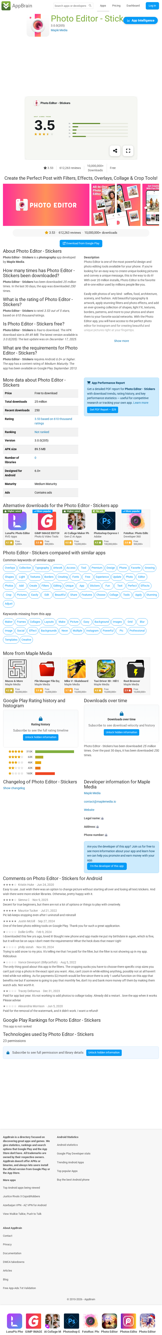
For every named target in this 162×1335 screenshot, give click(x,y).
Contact (7, 1235)
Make (62, 621)
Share (73, 594)
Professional (137, 630)
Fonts (75, 576)
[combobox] (70, 6)
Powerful (108, 630)
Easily (34, 594)
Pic (121, 630)
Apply (138, 594)
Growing (150, 567)
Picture (74, 621)
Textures (35, 576)
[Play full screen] (128, 151)
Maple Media (39, 653)
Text (119, 585)
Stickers (95, 585)
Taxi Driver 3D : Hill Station (106, 681)
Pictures (22, 594)
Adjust (8, 603)
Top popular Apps (67, 1171)
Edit (47, 594)
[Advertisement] (81, 66)
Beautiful (60, 594)
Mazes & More (14, 681)
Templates (11, 639)
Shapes (9, 576)
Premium (97, 567)
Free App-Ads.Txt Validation (19, 1288)
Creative (26, 639)
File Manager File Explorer (47, 681)
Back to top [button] (152, 1300)
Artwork (57, 567)
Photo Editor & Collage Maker (109, 1332)
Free (87, 576)
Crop (8, 594)
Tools (126, 594)
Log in (152, 5)
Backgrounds (49, 630)
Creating (63, 576)
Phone (123, 567)
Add (21, 585)
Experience (102, 576)
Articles (7, 1270)
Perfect (132, 585)
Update (117, 576)
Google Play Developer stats (73, 1153)
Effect (32, 630)
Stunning (151, 594)
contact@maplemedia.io (100, 801)
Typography (42, 567)
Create (33, 585)
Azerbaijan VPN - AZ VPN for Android (24, 1205)
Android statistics (67, 1144)
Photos (9, 585)
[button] (121, 818)
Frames (21, 621)
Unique (69, 585)
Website (89, 810)
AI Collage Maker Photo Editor (76, 533)
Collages (35, 621)
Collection (25, 567)
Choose (100, 594)
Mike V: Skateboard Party (76, 681)
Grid (130, 621)
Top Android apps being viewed (21, 1187)
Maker (8, 621)
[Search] (90, 6)
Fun (107, 585)
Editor (141, 576)
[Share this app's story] (114, 151)
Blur (142, 621)
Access (71, 567)
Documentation (12, 1253)
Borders (49, 576)
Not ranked (42, 432)
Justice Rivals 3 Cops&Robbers (21, 1196)
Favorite (135, 567)
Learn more (140, 403)
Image (8, 630)
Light (22, 576)
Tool (83, 567)
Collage (113, 594)
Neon (65, 630)
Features (87, 594)
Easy (86, 621)
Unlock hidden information (40, 737)
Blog (5, 1279)
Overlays (10, 567)
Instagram (92, 630)
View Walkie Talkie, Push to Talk (22, 1213)
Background (101, 621)
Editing (57, 585)
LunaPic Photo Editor (17, 533)
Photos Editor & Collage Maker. (128, 1332)
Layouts (49, 621)
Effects (145, 585)
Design (111, 567)
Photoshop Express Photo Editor (106, 533)
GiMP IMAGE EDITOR (47, 533)
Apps (103, 5)
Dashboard (133, 5)
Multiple (77, 630)
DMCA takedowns (13, 1261)
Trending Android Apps (70, 1162)
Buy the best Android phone (73, 1179)
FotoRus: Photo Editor (136, 533)
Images (117, 621)
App (82, 585)
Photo (129, 576)
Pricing (116, 5)
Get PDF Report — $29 (103, 409)
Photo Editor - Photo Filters (147, 1332)
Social (20, 630)
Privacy (7, 1244)
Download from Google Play (82, 243)
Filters (45, 585)
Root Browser (132, 681)
